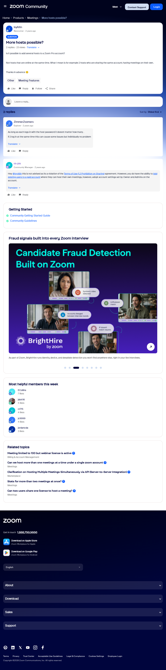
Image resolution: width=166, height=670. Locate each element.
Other (10, 80)
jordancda (23, 427)
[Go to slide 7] (96, 367)
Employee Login (115, 656)
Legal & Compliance (75, 656)
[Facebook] (43, 647)
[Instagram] (35, 647)
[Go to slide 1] (65, 367)
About (9, 585)
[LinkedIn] (13, 647)
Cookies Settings (96, 656)
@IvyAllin (17, 173)
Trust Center (28, 656)
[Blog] (5, 647)
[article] (83, 137)
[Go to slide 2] (69, 367)
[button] (5, 6)
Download (12, 599)
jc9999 (21, 418)
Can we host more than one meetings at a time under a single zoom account (55, 462)
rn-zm (17, 163)
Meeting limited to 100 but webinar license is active (39, 453)
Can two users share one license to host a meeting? (39, 490)
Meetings (32, 18)
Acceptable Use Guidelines (50, 656)
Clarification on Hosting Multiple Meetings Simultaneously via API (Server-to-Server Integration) (67, 471)
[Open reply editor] (83, 101)
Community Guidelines (23, 220)
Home (6, 18)
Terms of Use (84, 173)
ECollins (22, 390)
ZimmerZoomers (24, 122)
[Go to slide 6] (91, 367)
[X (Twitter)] (20, 647)
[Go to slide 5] (87, 367)
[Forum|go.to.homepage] (29, 7)
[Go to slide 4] (80, 367)
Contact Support (137, 7)
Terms (6, 656)
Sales (8, 612)
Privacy (16, 656)
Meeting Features (28, 80)
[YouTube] (28, 647)
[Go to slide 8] (100, 367)
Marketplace (13, 475)
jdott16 (21, 399)
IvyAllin (18, 27)
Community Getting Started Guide (30, 215)
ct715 (20, 408)
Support (10, 626)
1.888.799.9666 (27, 532)
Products (18, 18)
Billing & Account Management (23, 457)
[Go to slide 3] (74, 367)
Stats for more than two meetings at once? (34, 481)
